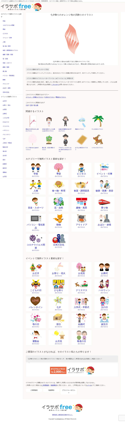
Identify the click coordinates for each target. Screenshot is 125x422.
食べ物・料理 (6, 46)
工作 (31, 105)
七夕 (4, 138)
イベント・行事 (7, 37)
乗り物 (5, 71)
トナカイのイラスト (97, 147)
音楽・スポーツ (7, 63)
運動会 (5, 172)
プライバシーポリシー (68, 391)
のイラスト (35, 174)
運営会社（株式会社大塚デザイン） (62, 414)
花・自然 (5, 58)
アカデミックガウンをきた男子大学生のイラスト (65, 149)
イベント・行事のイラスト (34, 97)
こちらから (55, 84)
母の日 (5, 151)
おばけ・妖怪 (6, 88)
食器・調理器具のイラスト (10, 50)
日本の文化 (6, 92)
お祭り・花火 (6, 105)
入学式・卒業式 (7, 143)
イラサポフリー (59, 419)
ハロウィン (6, 130)
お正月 (5, 101)
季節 (4, 29)
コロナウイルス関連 (8, 25)
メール (89, 385)
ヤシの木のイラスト (97, 129)
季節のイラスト (61, 97)
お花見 (5, 109)
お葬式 (5, 113)
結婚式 (5, 164)
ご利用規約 (45, 385)
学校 (4, 21)
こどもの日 (6, 118)
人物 (4, 42)
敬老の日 (5, 147)
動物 (4, 79)
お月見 (5, 176)
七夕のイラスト (49, 97)
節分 (4, 159)
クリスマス (6, 126)
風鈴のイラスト (79, 129)
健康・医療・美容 (8, 54)
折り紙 (36, 105)
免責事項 (53, 385)
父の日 (5, 155)
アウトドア (6, 84)
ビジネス (5, 33)
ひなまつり (6, 122)
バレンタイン (6, 134)
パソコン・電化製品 (8, 75)
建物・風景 (6, 67)
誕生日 (5, 168)
